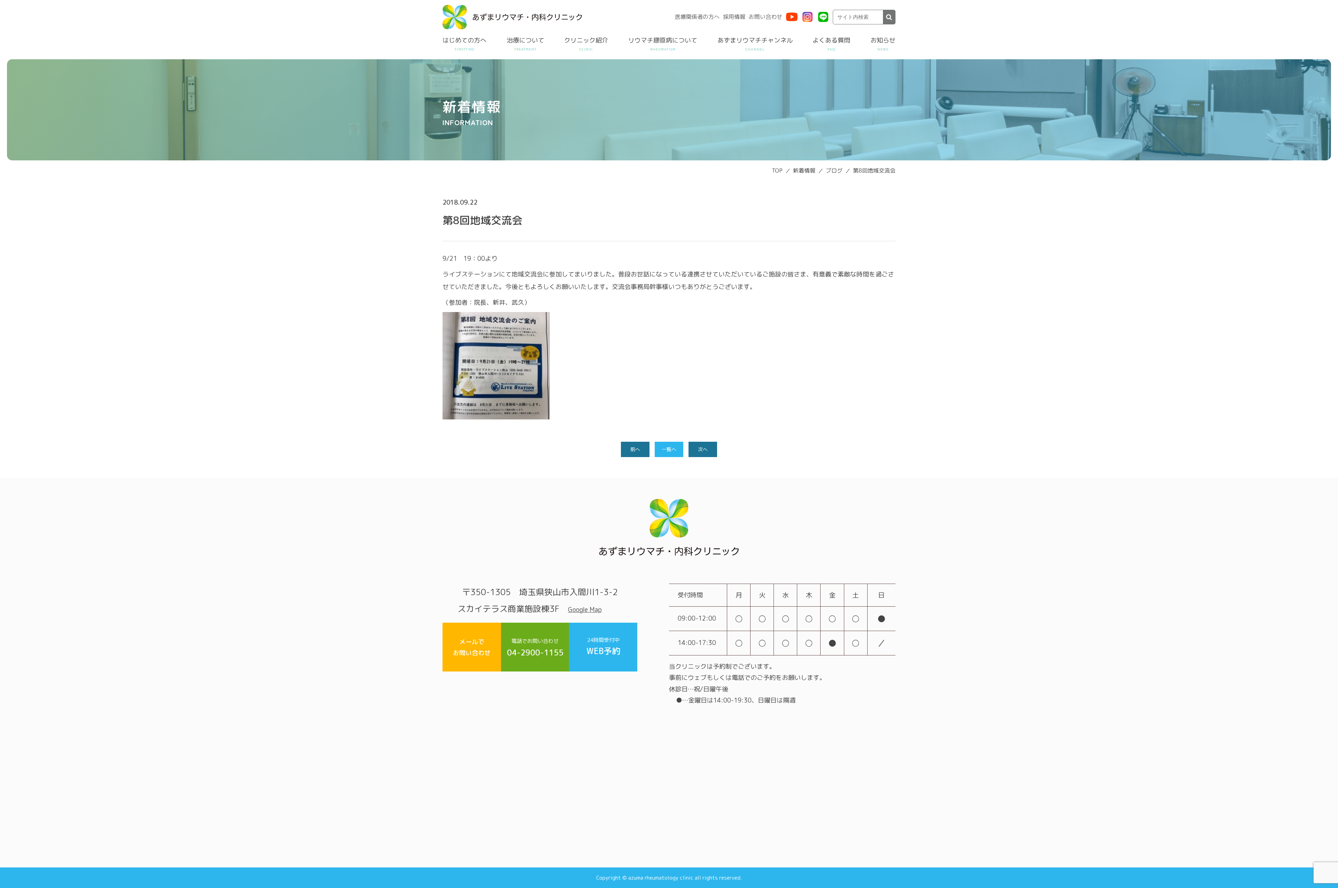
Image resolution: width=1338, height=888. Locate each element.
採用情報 (734, 17)
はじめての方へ (464, 40)
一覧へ (669, 449)
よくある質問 (831, 40)
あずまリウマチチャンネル (755, 40)
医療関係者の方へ (697, 17)
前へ (635, 449)
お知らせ (882, 40)
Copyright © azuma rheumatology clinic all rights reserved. (669, 877)
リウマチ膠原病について (662, 40)
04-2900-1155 (535, 647)
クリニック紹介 (586, 40)
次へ (703, 449)
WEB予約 (603, 646)
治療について (525, 40)
